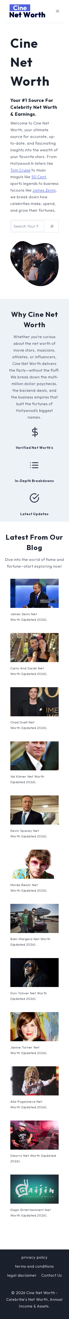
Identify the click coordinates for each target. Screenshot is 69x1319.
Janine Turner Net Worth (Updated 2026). (28, 1050)
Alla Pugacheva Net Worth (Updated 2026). (28, 1104)
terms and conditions (34, 1266)
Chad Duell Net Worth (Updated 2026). (28, 725)
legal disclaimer (22, 1275)
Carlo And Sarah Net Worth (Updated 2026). (28, 671)
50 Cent (38, 176)
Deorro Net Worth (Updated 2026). (33, 1158)
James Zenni (43, 190)
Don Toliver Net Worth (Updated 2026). (28, 996)
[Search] (52, 226)
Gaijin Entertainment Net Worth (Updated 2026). (30, 1212)
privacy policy (34, 1257)
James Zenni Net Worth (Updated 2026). (28, 616)
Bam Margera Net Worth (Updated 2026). (30, 941)
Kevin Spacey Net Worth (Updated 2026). (28, 833)
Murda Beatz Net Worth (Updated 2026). (28, 887)
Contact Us (51, 1275)
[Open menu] (57, 11)
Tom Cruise (20, 170)
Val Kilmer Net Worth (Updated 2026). (27, 779)
